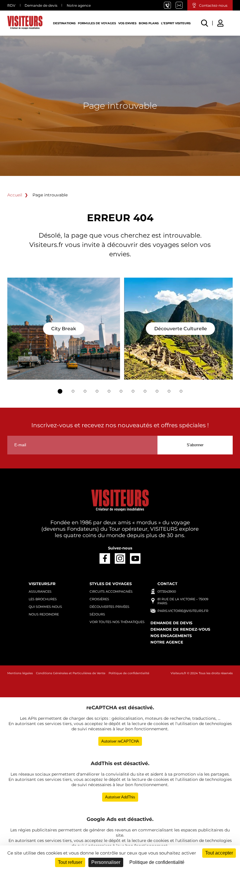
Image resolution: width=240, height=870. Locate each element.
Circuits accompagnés (111, 591)
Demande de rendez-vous (180, 629)
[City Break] (63, 329)
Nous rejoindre (44, 614)
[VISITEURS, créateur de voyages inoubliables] (24, 23)
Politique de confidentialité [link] (156, 862)
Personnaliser (105, 862)
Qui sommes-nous (45, 607)
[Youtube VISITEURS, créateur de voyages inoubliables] (135, 558)
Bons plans (149, 23)
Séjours (97, 614)
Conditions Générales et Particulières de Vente (70, 673)
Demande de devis (41, 5)
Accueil (14, 195)
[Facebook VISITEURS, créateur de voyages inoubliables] (104, 558)
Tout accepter (219, 852)
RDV (11, 5)
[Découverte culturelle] (180, 329)
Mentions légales (20, 673)
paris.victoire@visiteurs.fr (181, 5)
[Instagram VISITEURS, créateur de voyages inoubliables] (120, 558)
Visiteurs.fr (178, 673)
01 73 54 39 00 (170, 5)
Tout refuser (70, 862)
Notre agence (79, 5)
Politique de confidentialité (129, 673)
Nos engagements (171, 635)
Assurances (40, 591)
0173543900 (166, 591)
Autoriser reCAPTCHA (120, 741)
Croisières (99, 599)
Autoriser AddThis (120, 797)
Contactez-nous (213, 5)
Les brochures (43, 599)
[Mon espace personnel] (221, 22)
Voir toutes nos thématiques (117, 622)
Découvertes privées (109, 607)
